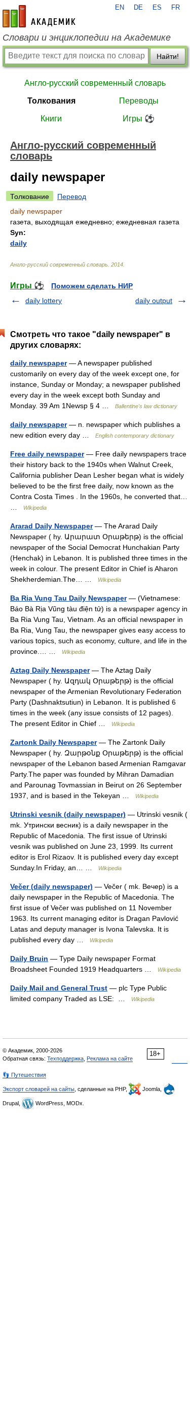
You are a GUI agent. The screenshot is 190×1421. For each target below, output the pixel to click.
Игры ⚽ (139, 118)
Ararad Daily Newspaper (51, 526)
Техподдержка (65, 1058)
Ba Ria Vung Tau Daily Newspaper (68, 598)
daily (18, 243)
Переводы (139, 100)
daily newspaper (38, 363)
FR (175, 7)
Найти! (168, 56)
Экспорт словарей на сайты (38, 1089)
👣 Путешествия (24, 1075)
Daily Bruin (29, 958)
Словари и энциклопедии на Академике (87, 37)
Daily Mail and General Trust (58, 988)
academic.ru (39, 16)
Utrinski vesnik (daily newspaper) (68, 814)
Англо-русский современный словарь (95, 83)
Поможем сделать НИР (92, 286)
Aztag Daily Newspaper (50, 670)
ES (157, 7)
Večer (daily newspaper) (51, 886)
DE (138, 7)
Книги (51, 118)
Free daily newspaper (47, 454)
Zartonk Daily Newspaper (53, 742)
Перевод (71, 196)
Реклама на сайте (110, 1058)
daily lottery (43, 300)
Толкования (51, 100)
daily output (153, 300)
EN (119, 7)
